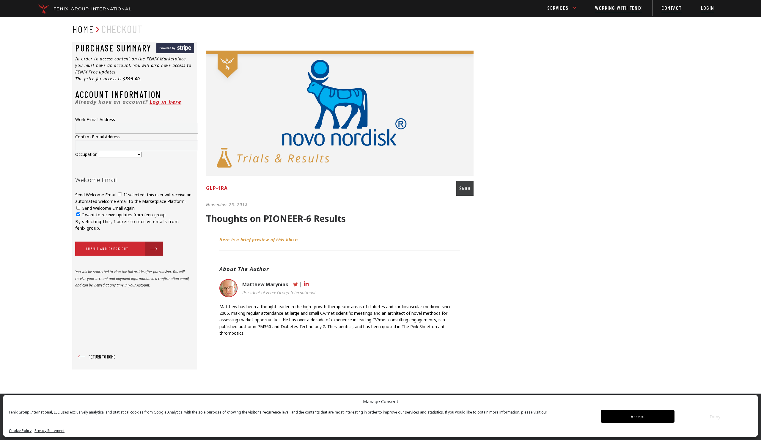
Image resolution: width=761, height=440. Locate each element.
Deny (715, 416)
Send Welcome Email (96, 195)
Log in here (165, 101)
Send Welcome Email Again (108, 208)
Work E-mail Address (95, 119)
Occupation (87, 154)
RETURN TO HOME (102, 356)
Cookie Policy (20, 431)
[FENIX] (84, 8)
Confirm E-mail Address (97, 137)
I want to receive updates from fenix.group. (123, 214)
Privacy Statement (49, 431)
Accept (638, 416)
